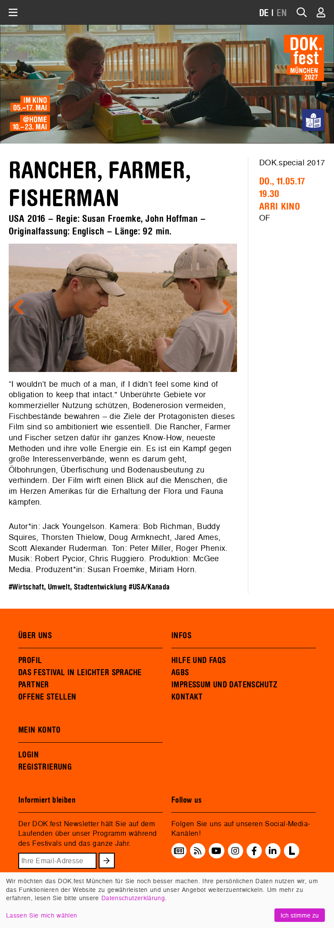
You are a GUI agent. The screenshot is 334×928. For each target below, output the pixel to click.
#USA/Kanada (149, 587)
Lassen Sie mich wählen (41, 915)
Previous (21, 307)
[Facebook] (254, 850)
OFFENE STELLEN (47, 697)
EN (282, 13)
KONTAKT (187, 697)
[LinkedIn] (273, 850)
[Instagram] (235, 850)
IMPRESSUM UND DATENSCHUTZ (224, 684)
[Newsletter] (179, 850)
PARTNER (33, 684)
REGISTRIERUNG (45, 767)
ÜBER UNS (35, 635)
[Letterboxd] (291, 855)
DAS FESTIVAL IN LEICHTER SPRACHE (79, 672)
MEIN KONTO (39, 730)
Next (224, 307)
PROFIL (30, 660)
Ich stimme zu (300, 915)
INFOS (181, 635)
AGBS (180, 672)
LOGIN (28, 754)
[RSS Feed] (198, 850)
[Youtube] (216, 850)
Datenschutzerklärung (133, 898)
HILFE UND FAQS (198, 660)
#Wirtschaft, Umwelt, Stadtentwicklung (68, 587)
